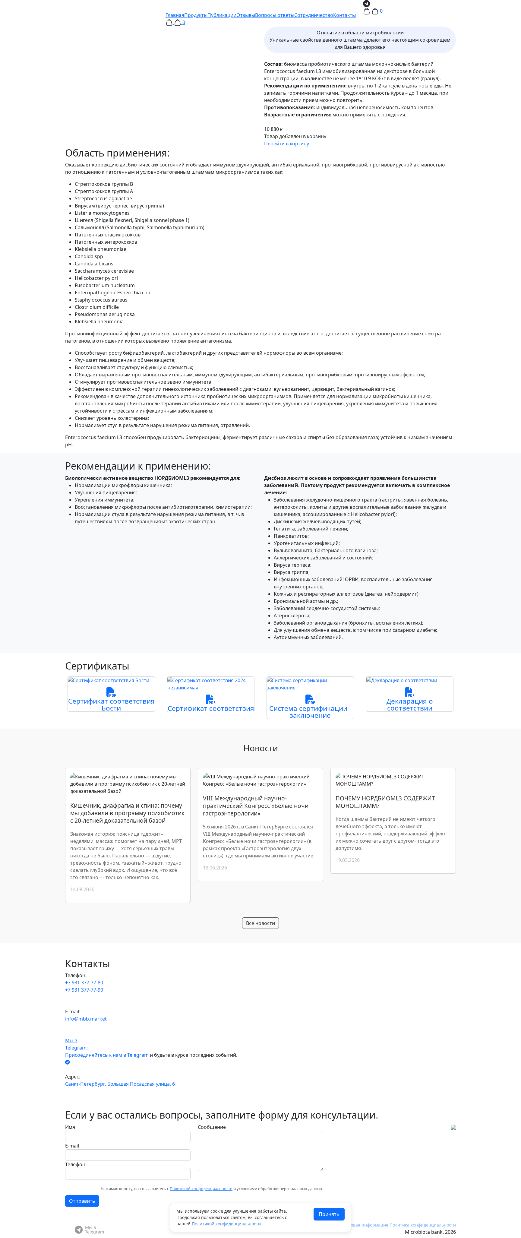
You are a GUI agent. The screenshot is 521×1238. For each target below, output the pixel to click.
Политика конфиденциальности (423, 1225)
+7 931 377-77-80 (84, 982)
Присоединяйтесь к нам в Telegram (107, 1055)
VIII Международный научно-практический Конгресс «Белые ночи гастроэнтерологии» (255, 805)
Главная (175, 15)
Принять (329, 1214)
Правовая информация (364, 1225)
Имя (70, 1127)
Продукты (195, 15)
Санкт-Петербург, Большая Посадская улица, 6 (120, 1084)
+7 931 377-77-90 (84, 989)
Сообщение (212, 1127)
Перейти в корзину (286, 143)
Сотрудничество (313, 15)
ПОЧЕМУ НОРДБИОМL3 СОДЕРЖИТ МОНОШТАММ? (385, 802)
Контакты (344, 15)
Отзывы (245, 15)
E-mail (72, 1145)
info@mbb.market (86, 1018)
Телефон (75, 1164)
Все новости (260, 923)
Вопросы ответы (274, 15)
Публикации (221, 15)
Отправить (82, 1201)
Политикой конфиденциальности (201, 1188)
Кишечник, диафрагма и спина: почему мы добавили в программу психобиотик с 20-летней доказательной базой (127, 813)
